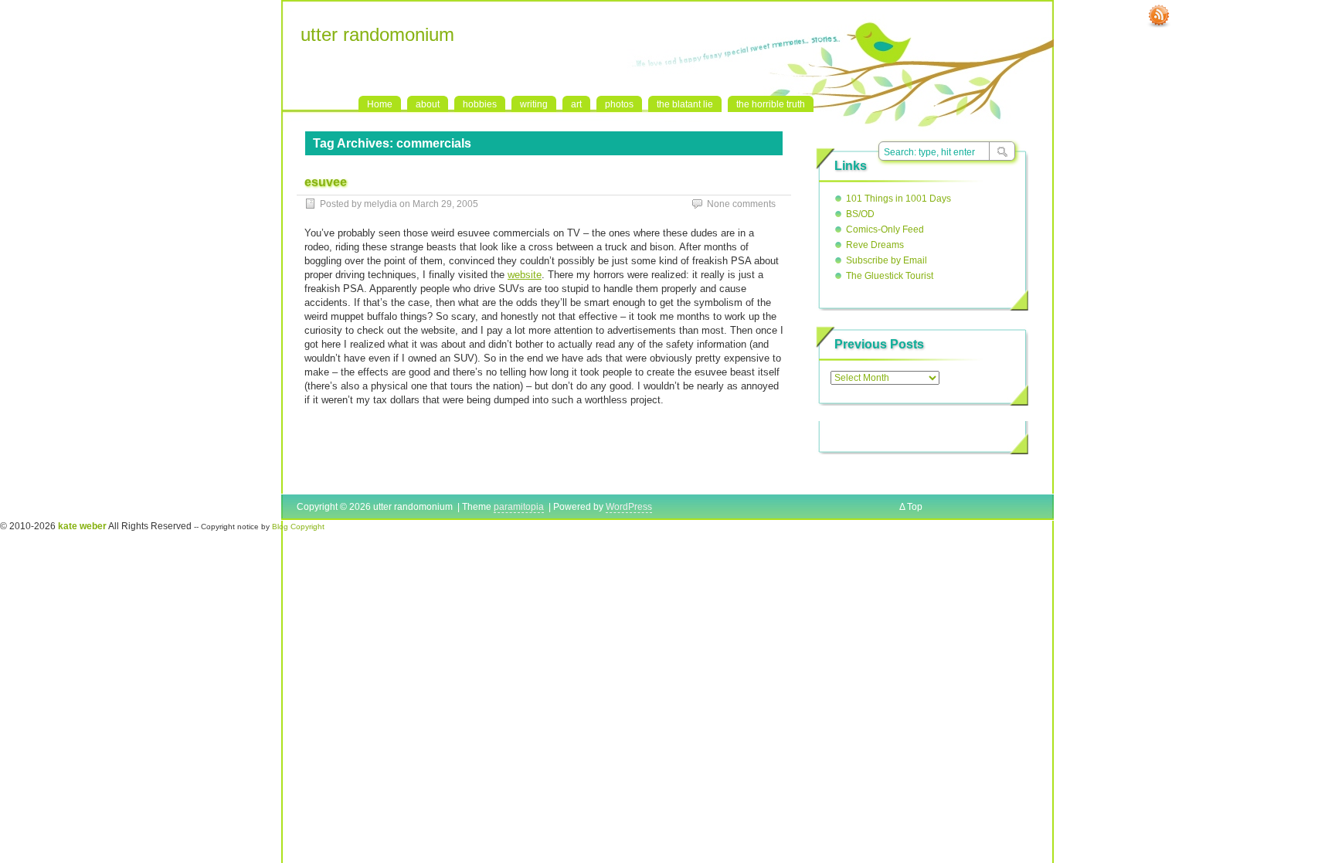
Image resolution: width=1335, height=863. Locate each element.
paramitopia (519, 506)
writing (534, 104)
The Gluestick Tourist (889, 275)
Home (379, 104)
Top (914, 506)
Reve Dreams (875, 245)
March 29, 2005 (445, 204)
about (428, 104)
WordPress (629, 506)
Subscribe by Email (886, 260)
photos (619, 104)
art (576, 104)
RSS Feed (1158, 16)
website (525, 274)
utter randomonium (377, 34)
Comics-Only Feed (885, 229)
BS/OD (860, 214)
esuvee (325, 182)
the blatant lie (685, 104)
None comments (741, 204)
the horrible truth (770, 104)
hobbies (480, 104)
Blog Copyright (298, 526)
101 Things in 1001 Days (898, 198)
